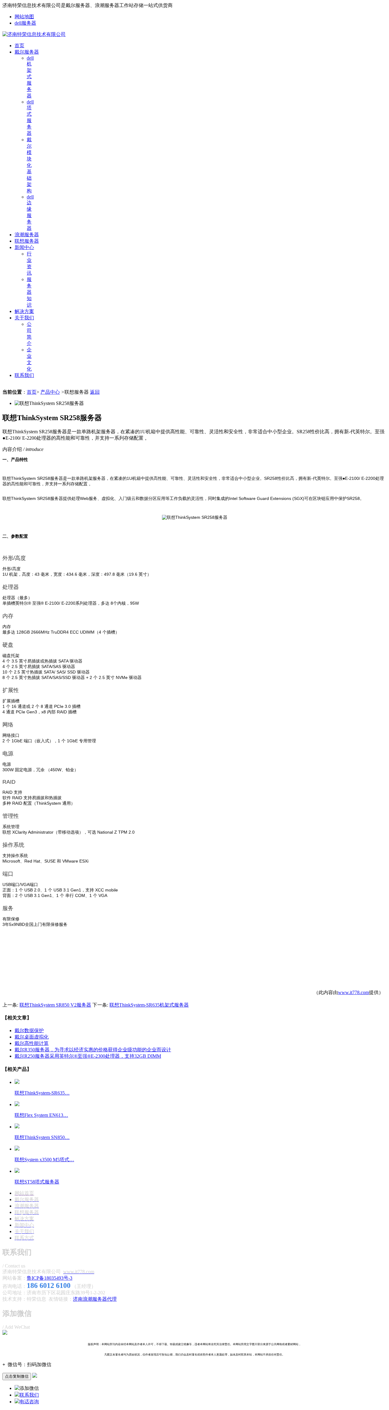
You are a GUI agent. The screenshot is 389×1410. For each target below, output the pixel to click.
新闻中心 (24, 247)
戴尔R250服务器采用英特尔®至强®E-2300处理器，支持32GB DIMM (88, 1056)
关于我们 (24, 317)
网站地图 (24, 16)
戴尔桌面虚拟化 (32, 1036)
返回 (95, 392)
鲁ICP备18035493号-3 (49, 1278)
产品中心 (50, 392)
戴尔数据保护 (29, 1030)
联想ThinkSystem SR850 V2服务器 (55, 1004)
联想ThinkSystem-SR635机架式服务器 (149, 1004)
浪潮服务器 (27, 234)
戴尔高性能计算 (32, 1043)
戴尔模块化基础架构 (29, 165)
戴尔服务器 (27, 52)
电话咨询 (29, 1401)
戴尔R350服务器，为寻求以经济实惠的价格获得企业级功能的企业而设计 (93, 1049)
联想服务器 (27, 241)
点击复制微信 (17, 1376)
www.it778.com (353, 992)
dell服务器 (25, 23)
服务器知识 (29, 292)
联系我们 (24, 375)
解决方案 (24, 311)
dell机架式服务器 (30, 76)
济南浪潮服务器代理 (95, 1299)
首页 (19, 45)
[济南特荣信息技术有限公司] (34, 34)
